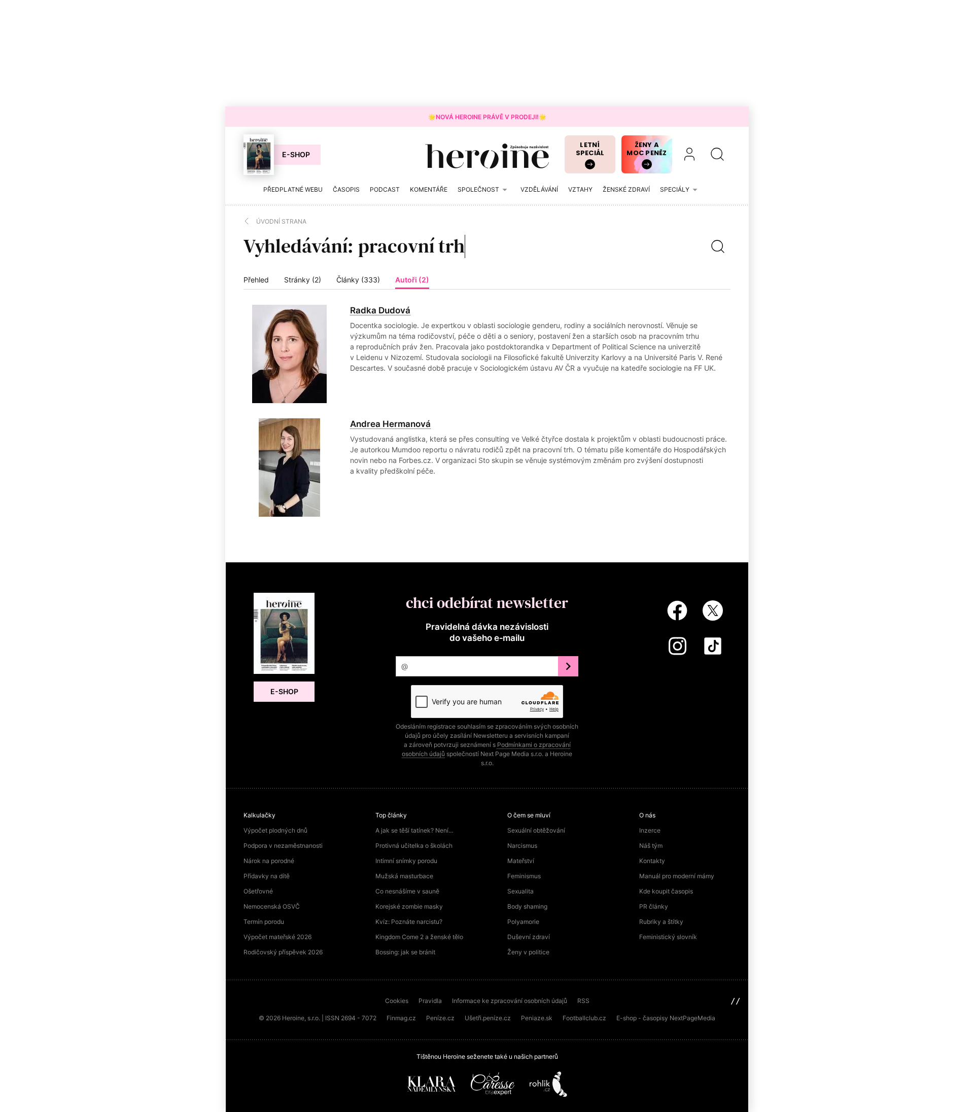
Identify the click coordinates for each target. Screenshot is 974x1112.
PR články (653, 906)
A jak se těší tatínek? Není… (414, 830)
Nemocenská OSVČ (272, 906)
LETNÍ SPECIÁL (590, 149)
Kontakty (652, 861)
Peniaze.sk (536, 1018)
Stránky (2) (302, 279)
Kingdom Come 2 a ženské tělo (419, 937)
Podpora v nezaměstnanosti (283, 845)
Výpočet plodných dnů (275, 830)
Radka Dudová (380, 310)
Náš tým (651, 845)
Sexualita (520, 891)
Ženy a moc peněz (647, 149)
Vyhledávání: (298, 246)
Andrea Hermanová (390, 424)
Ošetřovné (258, 891)
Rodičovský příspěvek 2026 (283, 952)
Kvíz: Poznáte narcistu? (408, 921)
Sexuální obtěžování (536, 830)
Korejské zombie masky (409, 906)
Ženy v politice (528, 952)
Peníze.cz (440, 1018)
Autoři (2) (412, 279)
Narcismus (522, 845)
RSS (583, 1001)
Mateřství (520, 861)
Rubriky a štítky (661, 921)
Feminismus (524, 876)
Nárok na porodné (269, 861)
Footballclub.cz (584, 1018)
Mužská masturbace (404, 876)
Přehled (256, 279)
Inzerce (649, 830)
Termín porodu (264, 921)
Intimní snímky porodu (406, 861)
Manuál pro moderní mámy (676, 876)
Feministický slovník (668, 937)
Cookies (396, 1001)
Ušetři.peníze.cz (488, 1018)
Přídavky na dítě (267, 876)
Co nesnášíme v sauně (407, 891)
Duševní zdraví (528, 937)
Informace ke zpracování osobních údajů (509, 1001)
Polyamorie (523, 921)
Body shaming (527, 906)
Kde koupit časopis (666, 891)
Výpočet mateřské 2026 (277, 937)
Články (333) (358, 279)
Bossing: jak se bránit (405, 952)
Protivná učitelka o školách (414, 845)
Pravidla (430, 1001)
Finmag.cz (401, 1018)
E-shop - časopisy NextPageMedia (665, 1018)
